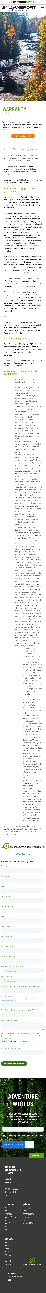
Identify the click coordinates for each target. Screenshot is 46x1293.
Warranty (26, 1207)
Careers (8, 1248)
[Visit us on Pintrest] (18, 1276)
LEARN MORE (32, 2)
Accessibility (28, 1223)
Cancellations (28, 1213)
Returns (26, 1210)
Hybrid (7, 1226)
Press (7, 1245)
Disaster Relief (10, 1191)
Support (8, 1261)
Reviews (8, 1254)
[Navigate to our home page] (19, 10)
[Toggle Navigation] (42, 8)
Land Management (12, 1185)
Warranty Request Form (13, 158)
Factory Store (10, 1257)
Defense (8, 1182)
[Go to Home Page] (32, 1262)
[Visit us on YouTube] (15, 1276)
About (7, 1241)
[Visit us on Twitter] (21, 1276)
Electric (8, 1223)
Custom (8, 1194)
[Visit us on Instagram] (12, 1276)
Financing (8, 1213)
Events (7, 1207)
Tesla (7, 1229)
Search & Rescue (11, 1188)
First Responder (11, 1175)
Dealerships (9, 1210)
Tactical (8, 1179)
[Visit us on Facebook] (9, 1276)
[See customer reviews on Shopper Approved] (9, 1280)
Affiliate (8, 1251)
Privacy (26, 1216)
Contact (8, 1264)
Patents (26, 1220)
